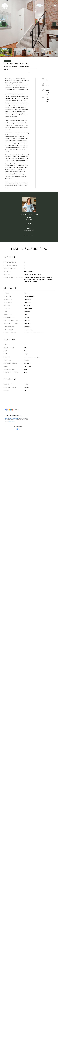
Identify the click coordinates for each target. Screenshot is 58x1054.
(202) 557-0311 (29, 225)
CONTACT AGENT (29, 235)
